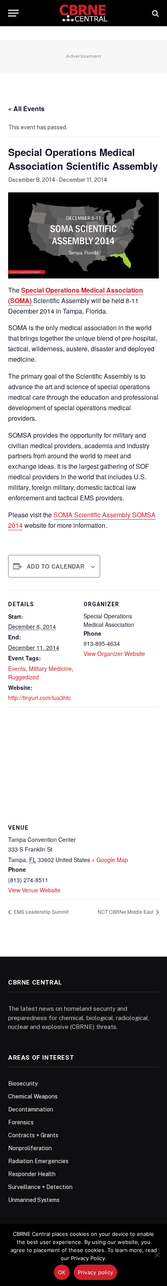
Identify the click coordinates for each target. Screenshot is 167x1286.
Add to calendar (55, 566)
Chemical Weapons (33, 1096)
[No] (157, 1255)
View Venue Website (34, 890)
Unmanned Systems (34, 1200)
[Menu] (13, 13)
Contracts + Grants (33, 1135)
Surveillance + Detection (40, 1187)
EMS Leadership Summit (41, 911)
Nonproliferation (30, 1148)
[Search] (154, 13)
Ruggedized (23, 677)
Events (17, 668)
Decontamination (30, 1109)
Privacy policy (95, 1272)
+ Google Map (110, 860)
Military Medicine (50, 668)
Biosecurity (23, 1083)
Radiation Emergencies (38, 1161)
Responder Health (32, 1174)
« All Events (26, 108)
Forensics (21, 1122)
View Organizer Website (114, 653)
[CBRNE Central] (83, 13)
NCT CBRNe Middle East (126, 911)
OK (62, 1272)
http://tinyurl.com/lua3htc (39, 698)
